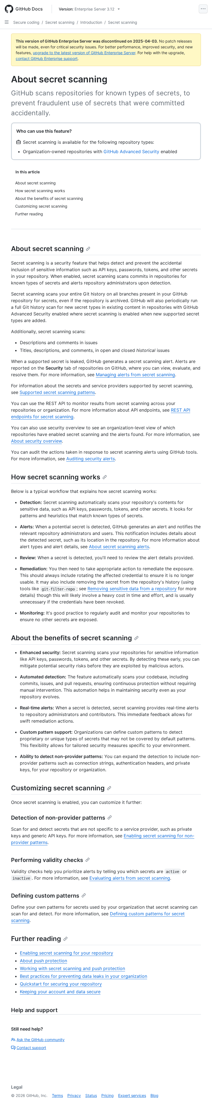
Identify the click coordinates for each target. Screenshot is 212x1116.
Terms (57, 1095)
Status (91, 1095)
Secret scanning (60, 22)
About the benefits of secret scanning (71, 638)
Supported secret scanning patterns (57, 392)
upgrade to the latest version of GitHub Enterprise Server (84, 52)
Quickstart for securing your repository (61, 984)
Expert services (132, 1095)
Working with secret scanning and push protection (72, 968)
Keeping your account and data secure (60, 991)
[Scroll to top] (199, 1103)
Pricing (107, 1095)
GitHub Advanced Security (131, 151)
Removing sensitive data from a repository (132, 588)
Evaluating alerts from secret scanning (129, 878)
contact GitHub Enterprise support (47, 58)
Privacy (74, 1095)
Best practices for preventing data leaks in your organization (83, 976)
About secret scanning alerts (119, 546)
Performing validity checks (47, 860)
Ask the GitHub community (41, 1039)
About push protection (43, 960)
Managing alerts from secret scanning (135, 374)
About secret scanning (47, 249)
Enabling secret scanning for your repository (66, 953)
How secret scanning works (55, 477)
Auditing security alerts (90, 458)
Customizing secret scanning (58, 788)
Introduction (91, 22)
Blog (154, 1095)
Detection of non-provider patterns (58, 817)
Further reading (36, 939)
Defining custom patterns (45, 895)
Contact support (31, 1047)
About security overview (36, 441)
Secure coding (26, 22)
